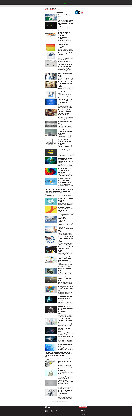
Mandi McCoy (60, 394)
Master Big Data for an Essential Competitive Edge (65, 278)
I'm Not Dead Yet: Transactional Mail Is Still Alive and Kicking (65, 382)
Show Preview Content (58, 12)
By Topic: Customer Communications (52, 9)
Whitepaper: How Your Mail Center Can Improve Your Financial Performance (65, 309)
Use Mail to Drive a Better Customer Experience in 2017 (65, 83)
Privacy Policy (86, 0)
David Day (60, 251)
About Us (46, 412)
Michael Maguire (61, 173)
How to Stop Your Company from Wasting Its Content (65, 131)
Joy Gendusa (60, 55)
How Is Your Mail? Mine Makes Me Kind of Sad (65, 319)
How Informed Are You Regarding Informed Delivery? (65, 298)
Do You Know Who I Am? (65, 345)
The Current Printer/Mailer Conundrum (62, 218)
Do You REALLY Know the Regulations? (65, 199)
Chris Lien (60, 152)
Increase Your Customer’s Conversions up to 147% (65, 372)
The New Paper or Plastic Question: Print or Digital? (65, 248)
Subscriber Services (54, 410)
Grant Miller (60, 86)
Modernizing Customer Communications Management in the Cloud (66, 159)
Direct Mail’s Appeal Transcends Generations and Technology (65, 208)
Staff (59, 67)
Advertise (46, 411)
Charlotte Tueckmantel (62, 339)
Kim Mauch (60, 271)
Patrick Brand (60, 162)
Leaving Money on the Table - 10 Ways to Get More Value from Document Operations (65, 259)
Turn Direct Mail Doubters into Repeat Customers (64, 141)
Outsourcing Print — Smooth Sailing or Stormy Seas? (65, 228)
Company (46, 410)
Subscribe (52, 411)
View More (61, 30)
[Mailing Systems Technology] (48, 407)
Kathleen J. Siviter (61, 384)
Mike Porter (60, 47)
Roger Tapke (60, 124)
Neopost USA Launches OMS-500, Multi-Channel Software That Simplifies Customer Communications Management (58, 353)
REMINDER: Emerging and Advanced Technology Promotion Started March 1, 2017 (65, 63)
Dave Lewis (60, 241)
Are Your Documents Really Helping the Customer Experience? (65, 180)
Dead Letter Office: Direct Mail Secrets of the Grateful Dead (65, 170)
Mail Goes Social (63, 92)
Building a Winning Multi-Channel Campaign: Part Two (65, 238)
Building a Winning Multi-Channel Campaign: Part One (65, 288)
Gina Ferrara (60, 231)
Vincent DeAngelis (61, 211)
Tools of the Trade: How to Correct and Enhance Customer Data (65, 101)
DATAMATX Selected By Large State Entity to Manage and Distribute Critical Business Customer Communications (59, 191)
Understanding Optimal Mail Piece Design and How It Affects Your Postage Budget (65, 112)
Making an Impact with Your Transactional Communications (65, 391)
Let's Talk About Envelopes (63, 45)
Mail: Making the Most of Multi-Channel (65, 337)
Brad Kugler (60, 17)
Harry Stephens (61, 38)
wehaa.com (85, 414)
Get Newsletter (52, 412)
